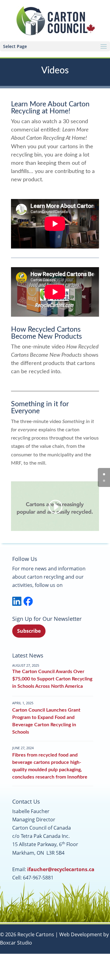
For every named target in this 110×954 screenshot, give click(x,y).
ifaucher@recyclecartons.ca (60, 869)
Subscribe (29, 631)
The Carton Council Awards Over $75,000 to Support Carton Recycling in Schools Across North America (52, 679)
